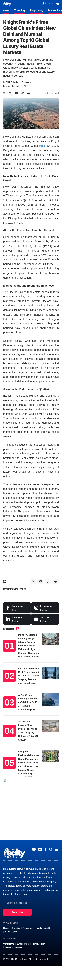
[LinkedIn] (17, 619)
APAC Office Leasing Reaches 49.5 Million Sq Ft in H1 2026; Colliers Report (28, 702)
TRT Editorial (12, 82)
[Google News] (40, 849)
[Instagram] (45, 607)
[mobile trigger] (56, 3)
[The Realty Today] (7, 3)
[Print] (28, 93)
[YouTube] (33, 849)
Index (43, 145)
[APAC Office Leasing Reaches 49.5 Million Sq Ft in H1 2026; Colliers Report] (50, 699)
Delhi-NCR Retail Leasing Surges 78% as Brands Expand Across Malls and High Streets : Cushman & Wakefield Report (29, 645)
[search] (44, 3)
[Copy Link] (22, 93)
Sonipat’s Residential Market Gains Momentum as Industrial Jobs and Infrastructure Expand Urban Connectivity (28, 762)
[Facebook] (17, 607)
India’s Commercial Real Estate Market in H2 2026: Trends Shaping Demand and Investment (28, 675)
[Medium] (45, 619)
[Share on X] (10, 93)
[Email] (16, 93)
